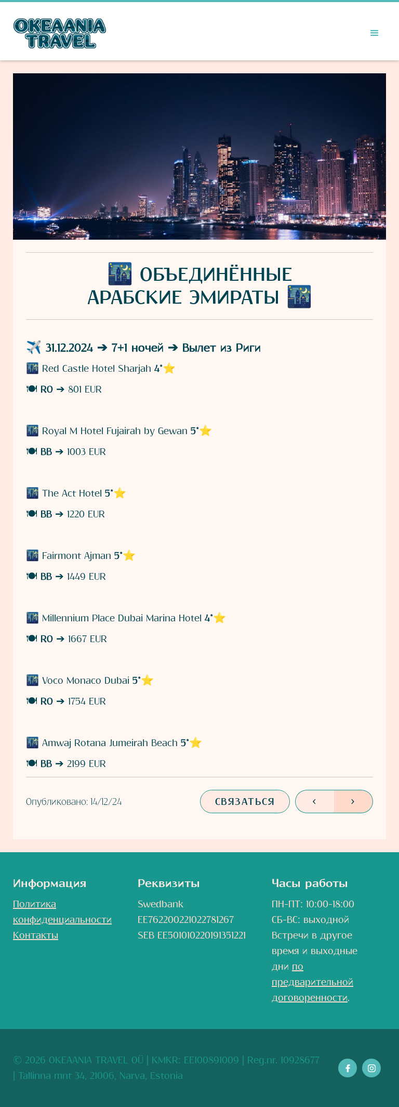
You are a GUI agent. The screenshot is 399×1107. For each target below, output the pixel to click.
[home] (60, 33)
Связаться (245, 802)
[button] (374, 33)
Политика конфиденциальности (62, 912)
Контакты (35, 935)
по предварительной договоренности (312, 982)
